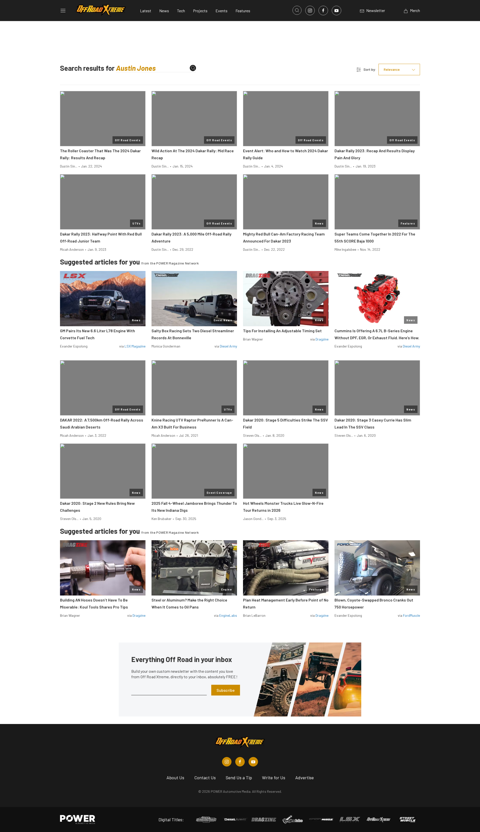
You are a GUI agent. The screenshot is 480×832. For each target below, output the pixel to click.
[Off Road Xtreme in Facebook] (240, 761)
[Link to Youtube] (336, 10)
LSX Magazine (135, 346)
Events (222, 10)
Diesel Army (228, 346)
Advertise (304, 777)
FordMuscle (411, 615)
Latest (145, 10)
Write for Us (273, 777)
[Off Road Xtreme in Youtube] (253, 761)
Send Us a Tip (239, 777)
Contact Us (205, 777)
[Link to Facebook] (323, 10)
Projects (200, 10)
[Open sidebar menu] (63, 10)
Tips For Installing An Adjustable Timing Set (282, 330)
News (164, 10)
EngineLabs (228, 615)
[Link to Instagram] (310, 10)
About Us (175, 777)
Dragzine (322, 339)
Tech (181, 10)
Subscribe (225, 690)
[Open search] (297, 10)
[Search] (193, 68)
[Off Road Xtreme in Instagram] (227, 761)
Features (243, 10)
